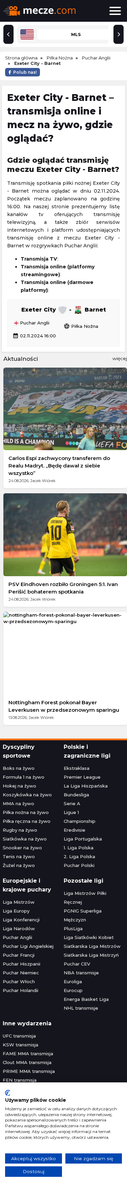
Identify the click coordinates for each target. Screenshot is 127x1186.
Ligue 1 (71, 812)
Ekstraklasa (76, 768)
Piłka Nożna (81, 326)
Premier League (82, 777)
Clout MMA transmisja (27, 1062)
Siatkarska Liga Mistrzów (92, 946)
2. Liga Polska (79, 856)
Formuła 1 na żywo (23, 777)
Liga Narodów (19, 928)
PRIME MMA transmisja (29, 1071)
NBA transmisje (81, 972)
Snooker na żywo (22, 847)
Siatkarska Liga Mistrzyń (91, 955)
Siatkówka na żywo (25, 839)
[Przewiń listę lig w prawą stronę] (118, 34)
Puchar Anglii (34, 323)
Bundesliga (76, 794)
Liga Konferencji (21, 919)
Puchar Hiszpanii (21, 964)
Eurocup (73, 990)
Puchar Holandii (20, 990)
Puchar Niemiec (21, 972)
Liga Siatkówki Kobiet (89, 937)
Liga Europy (16, 911)
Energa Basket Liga (86, 999)
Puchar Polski (79, 865)
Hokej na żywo (19, 786)
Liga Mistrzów (19, 902)
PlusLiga (73, 928)
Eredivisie (74, 830)
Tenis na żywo (19, 856)
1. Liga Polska (78, 847)
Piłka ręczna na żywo (26, 821)
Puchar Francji (19, 955)
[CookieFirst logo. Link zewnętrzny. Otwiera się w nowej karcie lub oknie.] (7, 1093)
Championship (80, 821)
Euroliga (73, 981)
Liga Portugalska (83, 839)
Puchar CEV (77, 964)
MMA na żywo (18, 803)
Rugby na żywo (20, 830)
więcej (119, 358)
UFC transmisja (19, 1036)
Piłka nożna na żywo (26, 812)
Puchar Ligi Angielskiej (28, 946)
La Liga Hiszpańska (86, 786)
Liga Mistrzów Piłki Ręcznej (85, 897)
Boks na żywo (19, 768)
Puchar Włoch (19, 981)
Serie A (72, 803)
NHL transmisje (81, 1008)
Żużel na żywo (19, 865)
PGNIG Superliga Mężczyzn (83, 915)
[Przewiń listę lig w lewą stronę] (8, 34)
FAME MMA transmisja (28, 1053)
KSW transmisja (20, 1044)
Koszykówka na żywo (27, 794)
